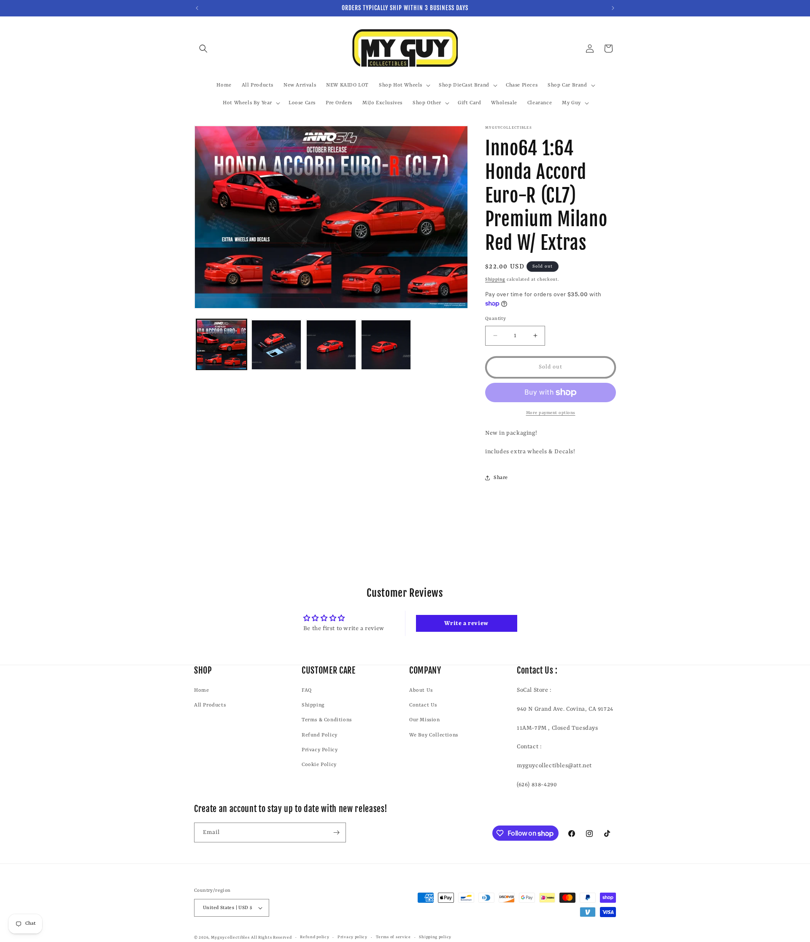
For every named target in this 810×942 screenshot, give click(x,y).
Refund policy (314, 937)
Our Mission (424, 720)
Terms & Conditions (327, 720)
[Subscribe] (336, 832)
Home (201, 690)
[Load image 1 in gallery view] (221, 344)
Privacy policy (352, 937)
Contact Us (423, 705)
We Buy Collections (433, 735)
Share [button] (501, 478)
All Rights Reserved (271, 937)
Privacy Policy (320, 750)
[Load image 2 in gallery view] (276, 344)
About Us (421, 690)
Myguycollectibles (230, 937)
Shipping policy (435, 937)
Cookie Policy (319, 765)
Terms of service (393, 937)
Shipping (495, 279)
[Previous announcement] (197, 8)
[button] (203, 48)
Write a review (466, 623)
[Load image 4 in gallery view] (386, 344)
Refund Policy (320, 735)
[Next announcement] (613, 8)
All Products (210, 705)
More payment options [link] (550, 412)
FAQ (307, 690)
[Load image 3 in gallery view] (331, 344)
